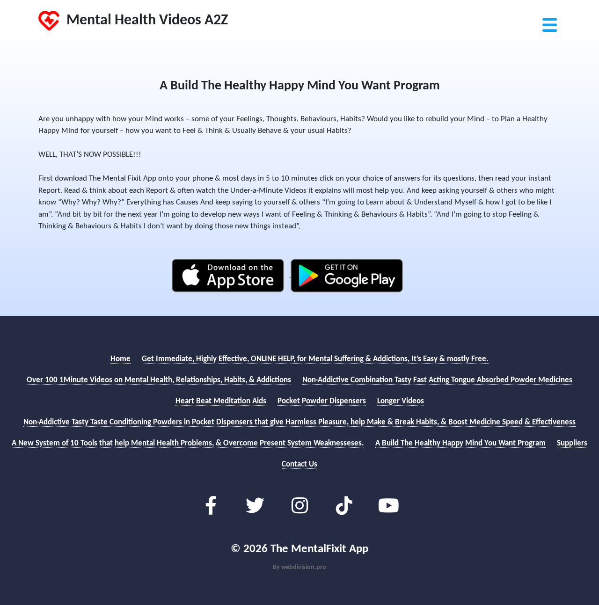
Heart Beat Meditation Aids (220, 401)
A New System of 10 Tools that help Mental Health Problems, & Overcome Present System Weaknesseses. (188, 443)
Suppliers (572, 443)
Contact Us (299, 464)
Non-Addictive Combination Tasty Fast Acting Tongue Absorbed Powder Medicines (437, 380)
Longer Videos (400, 401)
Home (120, 359)
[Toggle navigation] (549, 11)
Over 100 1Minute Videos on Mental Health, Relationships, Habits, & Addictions (159, 380)
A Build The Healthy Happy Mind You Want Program (460, 443)
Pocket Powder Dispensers (322, 401)
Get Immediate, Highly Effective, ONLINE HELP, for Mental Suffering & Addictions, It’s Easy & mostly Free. (315, 359)
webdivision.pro (303, 567)
